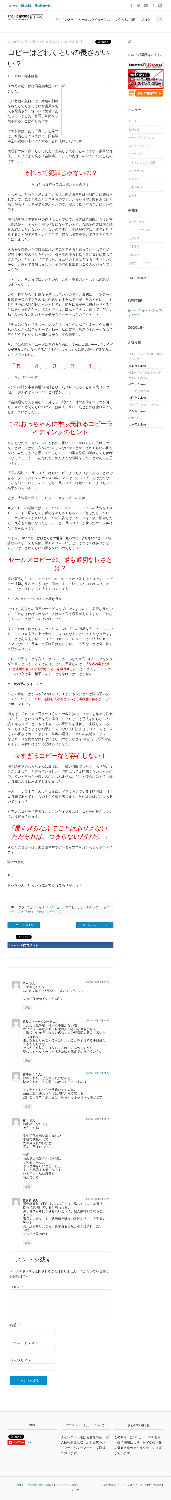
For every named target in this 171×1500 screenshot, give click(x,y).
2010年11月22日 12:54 (97, 1073)
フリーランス (136, 170)
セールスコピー (67, 907)
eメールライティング (141, 137)
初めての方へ (64, 19)
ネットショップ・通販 (142, 162)
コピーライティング (40, 907)
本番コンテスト (137, 417)
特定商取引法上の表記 (40, 1485)
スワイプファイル (139, 145)
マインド (133, 179)
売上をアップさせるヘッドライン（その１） (144, 375)
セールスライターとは (94, 19)
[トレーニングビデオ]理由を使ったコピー (145, 356)
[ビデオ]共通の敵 (138, 391)
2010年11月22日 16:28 (97, 1020)
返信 (27, 1007)
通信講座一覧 (42, 5)
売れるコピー (45, 912)
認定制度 (26, 5)
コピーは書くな (24, 925)
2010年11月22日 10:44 (97, 1199)
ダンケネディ (136, 221)
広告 (60, 912)
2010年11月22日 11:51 (97, 1119)
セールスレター (91, 907)
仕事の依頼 (135, 187)
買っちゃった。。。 (94, 925)
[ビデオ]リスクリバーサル (144, 404)
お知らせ (133, 129)
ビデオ (132, 195)
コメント (17, 1287)
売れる (29, 912)
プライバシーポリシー (68, 1485)
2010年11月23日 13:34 (97, 982)
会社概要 (19, 1485)
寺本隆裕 (76, 41)
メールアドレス (24, 1343)
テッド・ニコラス (139, 230)
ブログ (145, 19)
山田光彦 (133, 254)
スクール (13, 5)
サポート (76, 1489)
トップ (132, 121)
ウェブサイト (20, 1361)
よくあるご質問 (125, 19)
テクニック (135, 154)
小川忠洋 (133, 238)
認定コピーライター (140, 263)
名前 (15, 1325)
